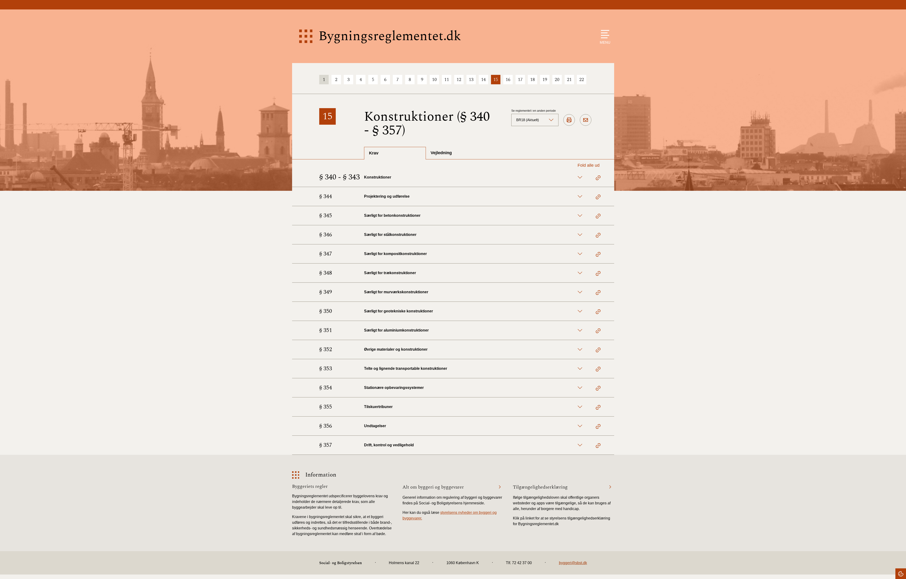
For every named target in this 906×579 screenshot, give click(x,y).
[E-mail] (585, 120)
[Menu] (604, 34)
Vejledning (441, 152)
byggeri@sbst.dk (573, 563)
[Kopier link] (598, 178)
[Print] (569, 120)
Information (320, 475)
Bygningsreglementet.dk (390, 36)
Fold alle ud (589, 165)
